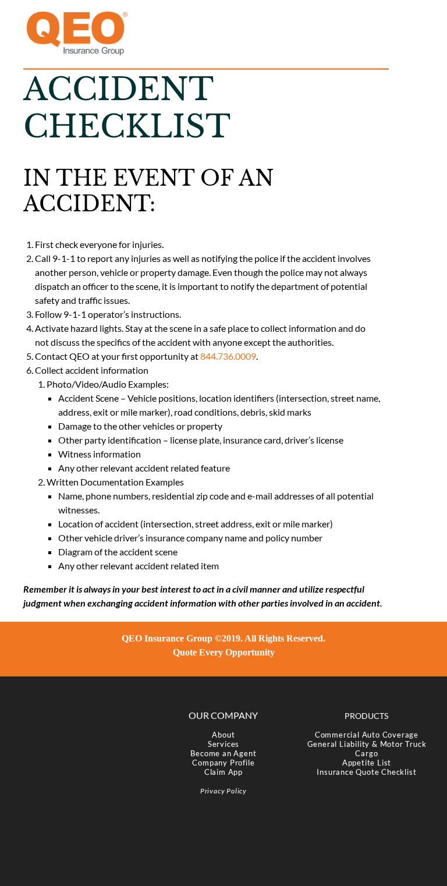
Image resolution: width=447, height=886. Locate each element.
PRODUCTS (366, 716)
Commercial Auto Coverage (366, 734)
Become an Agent (223, 753)
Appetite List (366, 762)
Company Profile (223, 762)
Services (223, 744)
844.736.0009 (228, 356)
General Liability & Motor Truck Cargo (367, 748)
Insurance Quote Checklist (366, 772)
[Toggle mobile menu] (415, 18)
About (223, 734)
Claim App (223, 772)
